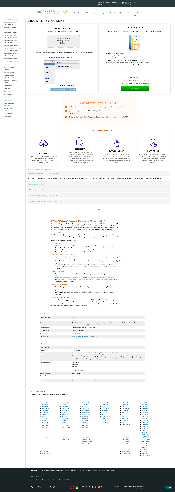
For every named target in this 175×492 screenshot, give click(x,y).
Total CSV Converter (11, 37)
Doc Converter (73, 470)
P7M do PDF (85, 422)
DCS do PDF (65, 412)
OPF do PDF (145, 453)
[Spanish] (74, 487)
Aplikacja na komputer (100, 13)
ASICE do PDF (146, 455)
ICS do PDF (145, 434)
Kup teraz (135, 88)
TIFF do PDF (105, 414)
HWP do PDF (145, 442)
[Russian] (90, 487)
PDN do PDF (85, 428)
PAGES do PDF (86, 440)
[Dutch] (83, 487)
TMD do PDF (145, 447)
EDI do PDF (145, 426)
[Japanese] (77, 488)
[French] (93, 487)
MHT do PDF (85, 424)
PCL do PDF (125, 402)
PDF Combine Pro (10, 67)
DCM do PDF (145, 404)
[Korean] (102, 487)
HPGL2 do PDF (66, 428)
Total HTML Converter (11, 25)
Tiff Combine (8, 85)
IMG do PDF (85, 404)
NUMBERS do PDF (87, 442)
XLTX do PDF (45, 422)
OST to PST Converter (11, 50)
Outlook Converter (55, 470)
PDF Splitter (8, 70)
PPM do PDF (125, 408)
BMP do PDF (105, 412)
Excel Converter (92, 470)
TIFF (47, 81)
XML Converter (102, 470)
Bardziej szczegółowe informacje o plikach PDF (84, 380)
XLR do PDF (145, 414)
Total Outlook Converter (12, 45)
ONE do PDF (125, 438)
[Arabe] (74, 488)
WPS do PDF (145, 445)
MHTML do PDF (86, 414)
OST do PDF (45, 412)
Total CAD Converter (11, 35)
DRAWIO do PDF (106, 416)
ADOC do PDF (85, 410)
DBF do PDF (65, 422)
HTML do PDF (85, 408)
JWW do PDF (125, 418)
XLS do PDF (65, 406)
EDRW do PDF (126, 424)
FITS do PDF (65, 416)
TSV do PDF (45, 428)
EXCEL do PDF (146, 436)
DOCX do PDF (65, 426)
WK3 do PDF (45, 416)
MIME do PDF (125, 451)
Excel (47, 67)
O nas (136, 14)
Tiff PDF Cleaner (9, 75)
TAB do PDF (65, 438)
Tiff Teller (7, 88)
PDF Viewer (8, 113)
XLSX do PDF (65, 408)
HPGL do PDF (65, 420)
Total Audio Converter (11, 56)
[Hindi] (99, 487)
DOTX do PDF (145, 438)
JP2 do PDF (125, 412)
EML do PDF (85, 418)
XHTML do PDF (86, 412)
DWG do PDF (145, 416)
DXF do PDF (145, 408)
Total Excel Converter (11, 32)
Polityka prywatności (43, 487)
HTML (48, 70)
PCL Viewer (8, 111)
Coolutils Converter (10, 22)
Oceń (98, 209)
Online (88, 13)
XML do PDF (65, 404)
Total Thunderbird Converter (13, 48)
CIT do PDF (145, 402)
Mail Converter (65, 470)
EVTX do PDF (105, 420)
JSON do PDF (105, 402)
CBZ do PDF (45, 406)
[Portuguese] (77, 487)
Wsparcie (122, 13)
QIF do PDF (145, 428)
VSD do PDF (125, 406)
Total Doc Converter (8, 30)
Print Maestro (9, 94)
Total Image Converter (11, 53)
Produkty (112, 13)
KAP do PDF (45, 420)
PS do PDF (125, 410)
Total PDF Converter (10, 27)
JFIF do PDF (85, 426)
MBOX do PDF (45, 414)
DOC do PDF (125, 442)
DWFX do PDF (145, 418)
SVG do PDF (45, 426)
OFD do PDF (125, 440)
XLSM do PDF (65, 402)
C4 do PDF (44, 402)
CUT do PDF (125, 420)
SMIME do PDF (126, 453)
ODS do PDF (45, 438)
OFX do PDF (145, 430)
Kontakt (131, 13)
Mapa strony (34, 487)
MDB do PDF (85, 438)
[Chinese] (71, 488)
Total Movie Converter (11, 58)
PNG (47, 75)
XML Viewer (8, 116)
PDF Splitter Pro (9, 72)
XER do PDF (105, 422)
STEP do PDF (145, 422)
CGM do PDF (45, 424)
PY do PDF (145, 449)
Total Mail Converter (10, 43)
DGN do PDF (125, 416)
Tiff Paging (8, 83)
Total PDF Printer (10, 77)
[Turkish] (96, 487)
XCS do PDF (125, 422)
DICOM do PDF (86, 402)
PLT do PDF (145, 420)
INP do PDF (45, 451)
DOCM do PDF (146, 440)
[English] (71, 487)
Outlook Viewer (9, 103)
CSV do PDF (65, 418)
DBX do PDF (145, 451)
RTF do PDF (125, 444)
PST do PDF (45, 410)
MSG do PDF (85, 420)
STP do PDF (145, 424)
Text (47, 78)
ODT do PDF (145, 410)
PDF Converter (45, 470)
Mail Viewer (8, 106)
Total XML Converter (11, 40)
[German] (80, 487)
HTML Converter (83, 470)
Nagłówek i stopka (63, 66)
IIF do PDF (144, 432)
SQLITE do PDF (86, 444)
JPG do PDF (105, 410)
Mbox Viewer (8, 108)
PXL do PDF (145, 412)
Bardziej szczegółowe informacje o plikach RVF (84, 336)
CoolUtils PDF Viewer (77, 370)
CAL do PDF (125, 404)
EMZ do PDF (125, 414)
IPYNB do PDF (46, 453)
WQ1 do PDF (145, 406)
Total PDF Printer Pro (11, 80)
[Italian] (86, 487)
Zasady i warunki (54, 487)
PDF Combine (9, 64)
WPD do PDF (145, 444)
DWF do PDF (85, 406)
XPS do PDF (65, 424)
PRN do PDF (105, 406)
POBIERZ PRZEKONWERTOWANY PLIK (63, 89)
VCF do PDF (85, 416)
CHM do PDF (45, 408)
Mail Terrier (8, 97)
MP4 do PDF (65, 414)
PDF (47, 64)
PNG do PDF (105, 408)
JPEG (47, 73)
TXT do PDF (105, 404)
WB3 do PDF (65, 410)
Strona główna (77, 13)
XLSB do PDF (65, 440)
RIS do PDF (105, 418)
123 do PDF (45, 418)
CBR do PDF (45, 404)
